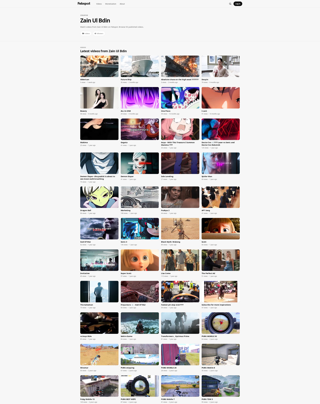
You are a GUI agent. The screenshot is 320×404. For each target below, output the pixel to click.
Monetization (110, 4)
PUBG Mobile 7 (168, 399)
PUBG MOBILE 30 (209, 336)
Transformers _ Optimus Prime (175, 336)
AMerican (84, 79)
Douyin (205, 79)
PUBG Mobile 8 (208, 367)
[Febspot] (84, 4)
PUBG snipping (127, 367)
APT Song (206, 210)
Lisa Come (165, 273)
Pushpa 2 (165, 210)
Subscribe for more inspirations (216, 304)
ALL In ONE (126, 111)
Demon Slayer (127, 176)
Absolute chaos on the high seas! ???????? (179, 79)
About (122, 4)
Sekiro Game (126, 336)
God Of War (85, 242)
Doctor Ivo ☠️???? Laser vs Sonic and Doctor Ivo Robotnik (218, 143)
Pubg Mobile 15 (87, 399)
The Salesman (86, 304)
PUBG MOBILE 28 (168, 367)
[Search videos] (230, 3)
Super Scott (126, 273)
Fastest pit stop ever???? (172, 304)
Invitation (85, 273)
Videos (99, 4)
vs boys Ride (86, 336)
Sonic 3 (124, 242)
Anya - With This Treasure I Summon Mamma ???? (178, 143)
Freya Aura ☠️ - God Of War (133, 304)
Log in (238, 4)
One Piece (165, 111)
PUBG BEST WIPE (128, 399)
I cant (204, 111)
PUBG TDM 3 (207, 399)
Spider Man (207, 176)
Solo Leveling (167, 176)
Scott (204, 242)
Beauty (83, 111)
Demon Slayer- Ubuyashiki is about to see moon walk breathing (97, 177)
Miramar (84, 367)
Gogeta (124, 142)
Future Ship (126, 79)
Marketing (125, 210)
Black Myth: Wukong (170, 242)
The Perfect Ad (208, 273)
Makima (84, 142)
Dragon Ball (85, 210)
